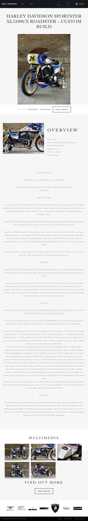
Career (60, 518)
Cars (68, 5)
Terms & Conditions (79, 518)
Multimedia (46, 109)
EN (23, 4)
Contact (58, 5)
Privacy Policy (68, 518)
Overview (21, 109)
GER (31, 4)
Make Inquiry (61, 109)
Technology (33, 109)
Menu (81, 4)
